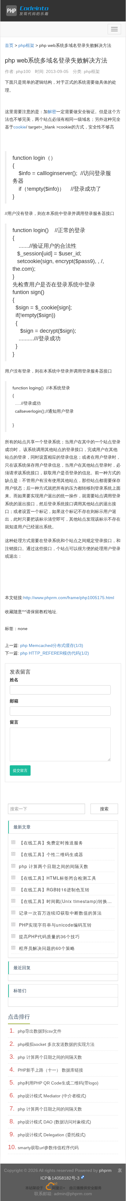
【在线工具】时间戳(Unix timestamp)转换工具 (68, 901)
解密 (52, 111)
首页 (9, 45)
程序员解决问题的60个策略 (47, 948)
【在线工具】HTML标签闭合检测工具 (57, 878)
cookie (19, 126)
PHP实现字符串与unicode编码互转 (55, 925)
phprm (105, 1170)
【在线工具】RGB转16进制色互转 (54, 889)
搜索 (104, 808)
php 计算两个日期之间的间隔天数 (53, 866)
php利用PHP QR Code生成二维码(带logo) (58, 1083)
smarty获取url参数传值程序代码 (48, 1147)
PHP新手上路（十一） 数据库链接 (50, 1070)
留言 (14, 722)
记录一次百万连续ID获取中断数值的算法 (60, 913)
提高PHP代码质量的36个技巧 (49, 936)
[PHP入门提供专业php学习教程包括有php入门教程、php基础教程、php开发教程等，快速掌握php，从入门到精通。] (29, 11)
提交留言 (20, 770)
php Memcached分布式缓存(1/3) (51, 645)
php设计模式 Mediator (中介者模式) (52, 1095)
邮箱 (14, 700)
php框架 (26, 45)
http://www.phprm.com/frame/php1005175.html (68, 597)
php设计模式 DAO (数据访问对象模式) (54, 1121)
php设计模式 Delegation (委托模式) (52, 1134)
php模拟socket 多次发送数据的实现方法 (56, 1044)
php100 (23, 71)
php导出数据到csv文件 (39, 1031)
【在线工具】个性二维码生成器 (51, 854)
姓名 (14, 679)
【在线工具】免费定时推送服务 (51, 843)
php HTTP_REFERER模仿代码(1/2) (54, 653)
